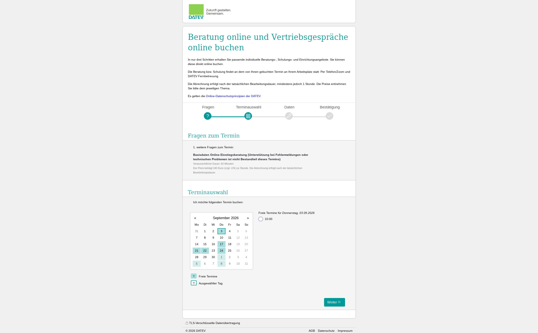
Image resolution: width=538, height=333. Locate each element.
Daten (289, 107)
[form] (269, 253)
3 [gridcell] (221, 231)
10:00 (268, 219)
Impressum (345, 330)
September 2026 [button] (226, 218)
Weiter (332, 302)
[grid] (221, 241)
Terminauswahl (248, 107)
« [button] (195, 218)
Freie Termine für (286, 213)
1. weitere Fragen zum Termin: (213, 147)
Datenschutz (326, 330)
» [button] (248, 218)
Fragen (208, 107)
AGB (312, 330)
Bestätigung (330, 107)
